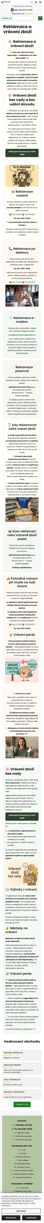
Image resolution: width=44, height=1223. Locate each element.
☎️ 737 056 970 (28, 214)
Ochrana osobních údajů (23, 1170)
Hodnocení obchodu (22, 1041)
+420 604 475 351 (23, 1125)
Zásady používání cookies (23, 1174)
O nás (14, 6)
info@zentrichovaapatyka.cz (22, 335)
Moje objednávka (23, 1164)
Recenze (21, 6)
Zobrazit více (22, 1104)
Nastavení (21, 1211)
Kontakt (28, 6)
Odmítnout (11, 1218)
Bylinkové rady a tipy (23, 1191)
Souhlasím (31, 1218)
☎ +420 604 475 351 (23, 10)
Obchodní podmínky (23, 1177)
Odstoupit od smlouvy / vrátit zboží (22, 153)
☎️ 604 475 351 (15, 214)
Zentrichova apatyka (23, 1136)
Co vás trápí (23, 1188)
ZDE (33, 1029)
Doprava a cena (23, 1167)
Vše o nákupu (23, 1160)
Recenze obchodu (23, 1157)
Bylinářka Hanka (23, 1133)
